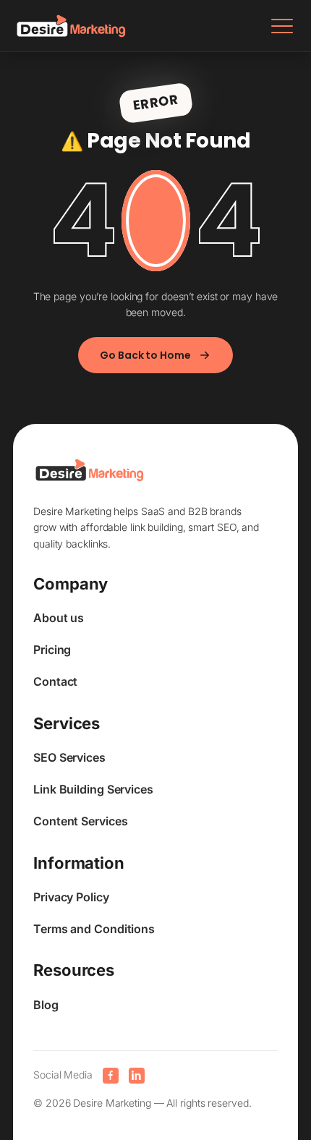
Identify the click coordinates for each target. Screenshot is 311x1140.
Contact (55, 681)
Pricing (52, 649)
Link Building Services (93, 789)
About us (58, 618)
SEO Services (69, 757)
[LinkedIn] (137, 1076)
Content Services (80, 821)
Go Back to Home (145, 355)
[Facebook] (111, 1076)
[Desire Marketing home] (71, 26)
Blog (46, 1005)
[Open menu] (282, 26)
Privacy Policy (71, 897)
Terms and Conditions (94, 929)
